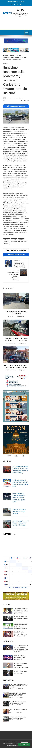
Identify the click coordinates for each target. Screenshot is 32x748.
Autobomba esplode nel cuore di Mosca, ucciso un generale (17, 717)
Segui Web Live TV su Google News (16, 250)
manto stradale (15, 241)
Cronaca (5, 63)
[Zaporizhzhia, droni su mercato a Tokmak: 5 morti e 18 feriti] (6, 704)
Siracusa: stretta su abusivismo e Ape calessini (16, 313)
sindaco (6, 243)
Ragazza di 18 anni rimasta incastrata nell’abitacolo (19, 657)
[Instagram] (17, 4)
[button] (24, 744)
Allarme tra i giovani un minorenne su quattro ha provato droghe (21, 611)
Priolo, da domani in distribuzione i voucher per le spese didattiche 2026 (20, 483)
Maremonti (24, 241)
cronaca (14, 239)
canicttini (7, 239)
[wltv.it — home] (7, 13)
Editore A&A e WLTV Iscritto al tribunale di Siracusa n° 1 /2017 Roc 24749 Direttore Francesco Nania (16, 743)
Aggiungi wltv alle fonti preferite (16, 254)
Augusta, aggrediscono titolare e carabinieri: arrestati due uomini (16, 339)
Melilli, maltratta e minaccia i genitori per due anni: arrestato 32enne (16, 366)
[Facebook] (11, 4)
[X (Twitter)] (14, 4)
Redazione (9, 98)
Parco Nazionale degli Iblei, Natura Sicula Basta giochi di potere (20, 626)
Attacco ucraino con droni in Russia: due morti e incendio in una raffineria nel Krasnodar (18, 686)
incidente (21, 239)
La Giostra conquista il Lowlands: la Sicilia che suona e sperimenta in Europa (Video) (20, 470)
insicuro (6, 241)
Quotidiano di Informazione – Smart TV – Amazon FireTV (20, 15)
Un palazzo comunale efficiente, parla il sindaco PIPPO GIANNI (21, 665)
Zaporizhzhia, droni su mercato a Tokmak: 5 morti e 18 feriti (17, 702)
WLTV (20, 10)
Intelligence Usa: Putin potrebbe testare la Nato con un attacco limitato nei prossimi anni (17, 694)
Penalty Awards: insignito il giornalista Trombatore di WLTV (20, 634)
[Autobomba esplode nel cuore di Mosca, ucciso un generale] (6, 719)
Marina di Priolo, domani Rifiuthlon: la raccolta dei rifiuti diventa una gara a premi (19, 498)
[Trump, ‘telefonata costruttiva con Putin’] (6, 711)
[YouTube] (20, 4)
